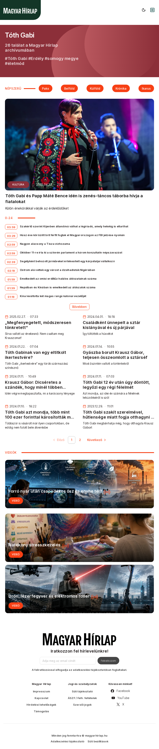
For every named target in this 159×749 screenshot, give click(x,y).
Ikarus (146, 88)
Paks (45, 88)
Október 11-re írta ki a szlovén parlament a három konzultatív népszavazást (71, 252)
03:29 (11, 235)
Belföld (69, 88)
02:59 (11, 244)
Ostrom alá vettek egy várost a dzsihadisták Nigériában (57, 270)
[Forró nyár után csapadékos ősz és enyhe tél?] (79, 484)
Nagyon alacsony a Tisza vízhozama (45, 243)
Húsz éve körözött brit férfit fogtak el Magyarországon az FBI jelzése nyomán (72, 235)
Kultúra (18, 184)
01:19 (11, 296)
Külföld (95, 88)
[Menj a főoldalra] (20, 10)
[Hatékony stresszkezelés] (79, 538)
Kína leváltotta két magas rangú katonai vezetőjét (53, 296)
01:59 (11, 279)
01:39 (11, 288)
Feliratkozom (108, 660)
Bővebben (79, 306)
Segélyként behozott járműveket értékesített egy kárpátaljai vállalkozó (67, 261)
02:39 (11, 262)
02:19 (11, 270)
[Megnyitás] (152, 10)
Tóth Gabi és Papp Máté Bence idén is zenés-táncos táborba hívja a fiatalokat (74, 198)
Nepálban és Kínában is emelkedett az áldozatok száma (58, 287)
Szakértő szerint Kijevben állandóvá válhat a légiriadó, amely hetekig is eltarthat (74, 226)
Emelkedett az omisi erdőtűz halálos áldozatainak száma (58, 278)
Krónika (121, 88)
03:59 (11, 227)
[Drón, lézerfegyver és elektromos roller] (79, 589)
